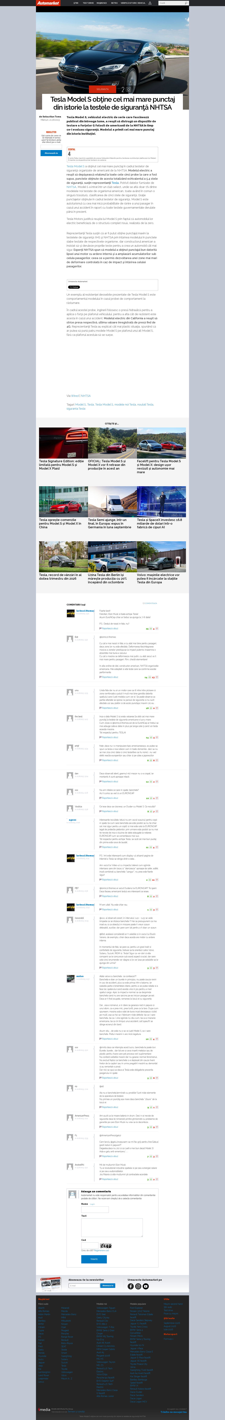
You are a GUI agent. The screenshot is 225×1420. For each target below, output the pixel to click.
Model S (80, 404)
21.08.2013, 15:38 (82, 809)
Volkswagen (67, 1372)
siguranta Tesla (76, 408)
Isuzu (40, 1359)
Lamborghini (44, 1372)
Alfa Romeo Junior (105, 1396)
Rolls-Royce (67, 1343)
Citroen (41, 1327)
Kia (39, 1369)
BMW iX (134, 1385)
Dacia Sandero (137, 1395)
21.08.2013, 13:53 (82, 693)
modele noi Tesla (125, 404)
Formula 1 (168, 1339)
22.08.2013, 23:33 (82, 1138)
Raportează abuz (110, 628)
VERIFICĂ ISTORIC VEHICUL (133, 3)
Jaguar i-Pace (136, 1348)
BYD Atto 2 (102, 1324)
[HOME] (48, 3)
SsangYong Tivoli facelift (141, 1370)
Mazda (64, 1311)
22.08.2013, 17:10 (82, 1089)
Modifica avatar (72, 1194)
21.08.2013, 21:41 (83, 858)
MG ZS (100, 1365)
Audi (40, 1317)
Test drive (168, 1310)
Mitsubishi (66, 1321)
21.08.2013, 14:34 (82, 749)
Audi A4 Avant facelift (140, 1373)
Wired (75, 395)
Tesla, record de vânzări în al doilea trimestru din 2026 (60, 576)
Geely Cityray (103, 1317)
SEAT (63, 1346)
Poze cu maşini (171, 1313)
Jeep (40, 1365)
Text (83, 1216)
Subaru (64, 1359)
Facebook (131, 1286)
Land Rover (43, 1375)
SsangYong (66, 1356)
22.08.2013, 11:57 (84, 979)
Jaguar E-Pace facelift (140, 1357)
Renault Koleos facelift (140, 1389)
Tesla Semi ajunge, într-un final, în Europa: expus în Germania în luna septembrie (109, 523)
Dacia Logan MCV (138, 1401)
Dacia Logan (136, 1398)
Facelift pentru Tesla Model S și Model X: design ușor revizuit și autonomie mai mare (159, 466)
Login (150, 3)
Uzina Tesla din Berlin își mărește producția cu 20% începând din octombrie (107, 578)
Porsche (65, 1333)
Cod (83, 1240)
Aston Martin (44, 1314)
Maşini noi (43, 1299)
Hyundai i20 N (137, 1345)
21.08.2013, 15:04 (82, 776)
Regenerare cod (101, 1250)
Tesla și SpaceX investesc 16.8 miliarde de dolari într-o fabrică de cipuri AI (159, 523)
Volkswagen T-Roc (105, 1327)
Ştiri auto (168, 1307)
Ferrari (41, 1340)
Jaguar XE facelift (138, 1361)
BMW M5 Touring (105, 1336)
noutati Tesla (145, 404)
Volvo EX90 (102, 1374)
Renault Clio (102, 1321)
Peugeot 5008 (103, 1355)
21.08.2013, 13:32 (82, 640)
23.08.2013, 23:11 (82, 1168)
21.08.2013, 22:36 (82, 891)
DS (39, 1337)
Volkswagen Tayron (106, 1362)
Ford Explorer (136, 1308)
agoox (72, 820)
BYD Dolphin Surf (105, 1381)
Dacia (40, 1333)
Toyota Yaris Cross (138, 1327)
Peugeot (65, 1330)
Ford (40, 1346)
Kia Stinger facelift (138, 1376)
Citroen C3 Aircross (106, 1346)
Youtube (146, 1286)
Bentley (42, 1321)
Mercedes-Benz (68, 1314)
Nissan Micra (136, 1336)
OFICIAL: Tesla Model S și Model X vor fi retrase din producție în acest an (107, 464)
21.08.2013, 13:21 (83, 614)
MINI (63, 1317)
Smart (64, 1353)
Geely (41, 1349)
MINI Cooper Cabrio (106, 1349)
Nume (84, 1204)
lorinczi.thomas (85, 611)
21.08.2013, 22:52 (84, 908)
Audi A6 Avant (103, 1343)
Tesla (115, 182)
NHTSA (71, 187)
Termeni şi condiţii (76, 1411)
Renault (64, 1340)
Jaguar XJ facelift (138, 1323)
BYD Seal (101, 1314)
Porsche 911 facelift (105, 1377)
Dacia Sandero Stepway (141, 1320)
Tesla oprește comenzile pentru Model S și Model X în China (60, 523)
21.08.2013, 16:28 (74, 823)
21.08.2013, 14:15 (82, 719)
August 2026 (170, 1326)
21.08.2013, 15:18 (82, 793)
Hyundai (42, 1356)
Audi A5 (100, 1352)
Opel (63, 1327)
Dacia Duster (136, 1392)
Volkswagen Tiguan (106, 1308)
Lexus (41, 1382)
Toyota (64, 1369)
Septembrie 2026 (172, 1323)
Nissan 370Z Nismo (139, 1311)
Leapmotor (43, 1378)
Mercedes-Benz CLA (106, 1311)
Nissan (64, 1324)
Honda (41, 1353)
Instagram (138, 1286)
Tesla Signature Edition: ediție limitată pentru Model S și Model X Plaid (61, 464)
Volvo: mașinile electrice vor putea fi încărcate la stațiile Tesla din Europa (158, 578)
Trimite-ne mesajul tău (174, 1412)
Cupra (41, 1330)
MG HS (100, 1359)
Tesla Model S (75, 166)
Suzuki (64, 1362)
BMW (41, 1324)
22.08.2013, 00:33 (82, 921)
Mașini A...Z (66, 1378)
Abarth (41, 1308)
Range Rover (67, 1337)
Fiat (40, 1343)
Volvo (63, 1375)
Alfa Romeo (43, 1311)
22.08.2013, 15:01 (82, 1050)
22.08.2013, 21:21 (82, 1119)
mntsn (79, 976)
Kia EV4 (100, 1339)
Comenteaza (151, 603)
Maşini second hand (173, 1304)
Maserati (65, 1308)
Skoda (64, 1349)
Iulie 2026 (168, 1329)
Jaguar (41, 1362)
